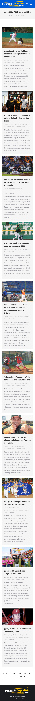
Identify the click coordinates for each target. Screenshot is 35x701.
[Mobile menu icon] (31, 4)
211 (12, 676)
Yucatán (11, 60)
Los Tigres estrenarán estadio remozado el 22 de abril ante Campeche (17, 182)
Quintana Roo (18, 188)
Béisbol (6, 60)
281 (20, 676)
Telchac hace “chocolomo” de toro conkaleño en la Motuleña (17, 378)
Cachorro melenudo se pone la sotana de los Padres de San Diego (17, 118)
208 (20, 674)
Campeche (12, 188)
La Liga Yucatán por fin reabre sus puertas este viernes (17, 502)
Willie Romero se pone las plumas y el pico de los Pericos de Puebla (17, 440)
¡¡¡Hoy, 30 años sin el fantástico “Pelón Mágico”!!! (17, 630)
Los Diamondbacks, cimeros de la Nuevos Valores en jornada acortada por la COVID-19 (16, 309)
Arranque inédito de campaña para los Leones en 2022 (16, 244)
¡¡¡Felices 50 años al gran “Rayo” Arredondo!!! (14, 572)
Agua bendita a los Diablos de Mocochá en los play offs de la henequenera (17, 54)
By (21, 60)
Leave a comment (20, 62)
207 (14, 674)
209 (25, 674)
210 (30, 674)
